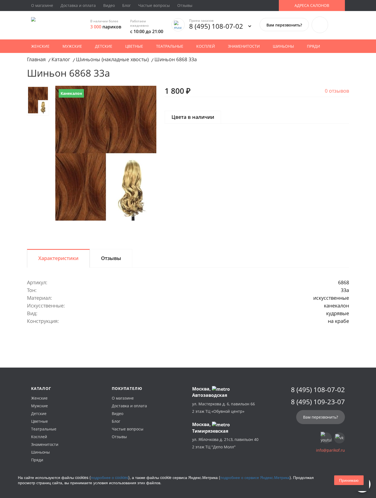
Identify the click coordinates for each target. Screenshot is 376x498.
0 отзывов (337, 90)
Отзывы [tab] (111, 258)
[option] (105, 153)
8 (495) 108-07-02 (216, 26)
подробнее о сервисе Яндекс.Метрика (255, 477)
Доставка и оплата (78, 5)
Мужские (72, 46)
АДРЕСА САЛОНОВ (312, 5)
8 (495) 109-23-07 (318, 402)
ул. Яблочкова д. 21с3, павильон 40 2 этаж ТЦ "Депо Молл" (225, 443)
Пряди (313, 46)
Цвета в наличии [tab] (192, 117)
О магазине (42, 5)
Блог (126, 5)
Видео (109, 5)
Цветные (134, 46)
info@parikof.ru (330, 450)
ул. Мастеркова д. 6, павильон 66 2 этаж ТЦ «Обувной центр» (223, 407)
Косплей (205, 46)
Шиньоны (283, 46)
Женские (40, 46)
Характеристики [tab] (58, 258)
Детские (103, 46)
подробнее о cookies (109, 477)
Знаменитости (244, 46)
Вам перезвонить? (284, 25)
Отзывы (184, 5)
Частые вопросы (154, 5)
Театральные (169, 46)
